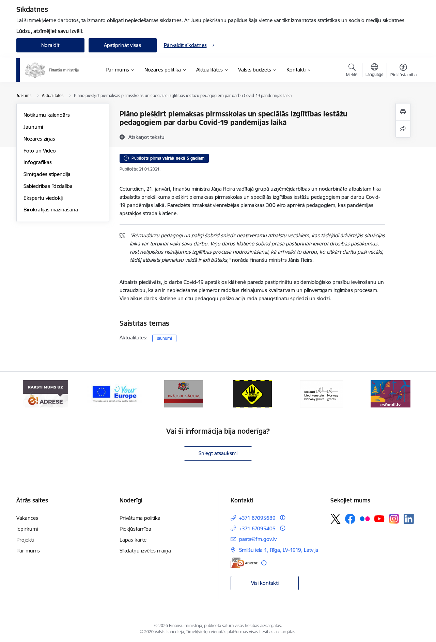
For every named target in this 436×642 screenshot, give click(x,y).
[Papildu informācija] (282, 517)
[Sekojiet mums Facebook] (350, 519)
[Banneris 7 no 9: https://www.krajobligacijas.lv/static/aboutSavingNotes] (183, 393)
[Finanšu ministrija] (52, 70)
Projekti (25, 539)
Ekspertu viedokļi (43, 198)
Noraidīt (50, 45)
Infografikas (38, 162)
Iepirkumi (27, 529)
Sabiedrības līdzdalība (48, 186)
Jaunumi (33, 127)
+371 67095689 (257, 518)
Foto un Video (40, 150)
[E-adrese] (244, 562)
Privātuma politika (140, 518)
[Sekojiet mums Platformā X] (335, 519)
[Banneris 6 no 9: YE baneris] (114, 393)
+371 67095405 (257, 528)
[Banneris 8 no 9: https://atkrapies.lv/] (252, 393)
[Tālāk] (404, 394)
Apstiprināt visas (122, 45)
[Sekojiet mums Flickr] (365, 518)
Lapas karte (133, 539)
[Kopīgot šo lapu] (403, 129)
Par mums (28, 550)
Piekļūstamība (135, 529)
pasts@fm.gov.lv (258, 539)
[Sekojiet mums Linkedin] (409, 519)
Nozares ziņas (39, 138)
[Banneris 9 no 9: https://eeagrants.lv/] (321, 393)
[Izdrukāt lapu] (403, 111)
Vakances (27, 518)
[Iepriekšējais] (32, 394)
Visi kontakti (265, 583)
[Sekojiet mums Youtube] (379, 518)
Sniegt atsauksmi (218, 453)
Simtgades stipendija (47, 174)
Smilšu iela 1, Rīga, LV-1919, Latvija (278, 550)
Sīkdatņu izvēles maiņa (145, 550)
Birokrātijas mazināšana (51, 209)
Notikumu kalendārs (47, 115)
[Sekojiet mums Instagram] (394, 519)
